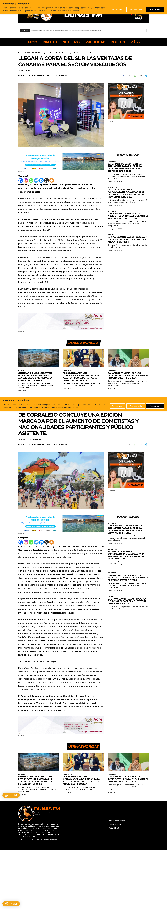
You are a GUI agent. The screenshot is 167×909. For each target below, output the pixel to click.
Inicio (20, 53)
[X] (129, 75)
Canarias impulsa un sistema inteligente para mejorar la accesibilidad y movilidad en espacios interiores (125, 167)
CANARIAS (112, 161)
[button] (11, 903)
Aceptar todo (155, 9)
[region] (83, 7)
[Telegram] (146, 75)
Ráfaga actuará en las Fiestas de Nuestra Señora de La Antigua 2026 (60, 30)
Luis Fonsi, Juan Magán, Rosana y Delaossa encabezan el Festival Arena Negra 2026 (127, 239)
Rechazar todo (136, 9)
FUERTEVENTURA (32, 53)
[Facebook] (123, 75)
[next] (145, 30)
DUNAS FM (62, 75)
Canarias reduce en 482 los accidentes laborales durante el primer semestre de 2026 (128, 216)
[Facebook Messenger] (41, 180)
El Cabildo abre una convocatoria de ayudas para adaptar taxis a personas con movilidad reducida (126, 193)
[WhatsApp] (135, 75)
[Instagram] (26, 180)
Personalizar (117, 9)
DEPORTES (112, 187)
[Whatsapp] (31, 180)
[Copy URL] (140, 75)
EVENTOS (111, 235)
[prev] (141, 30)
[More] (51, 180)
